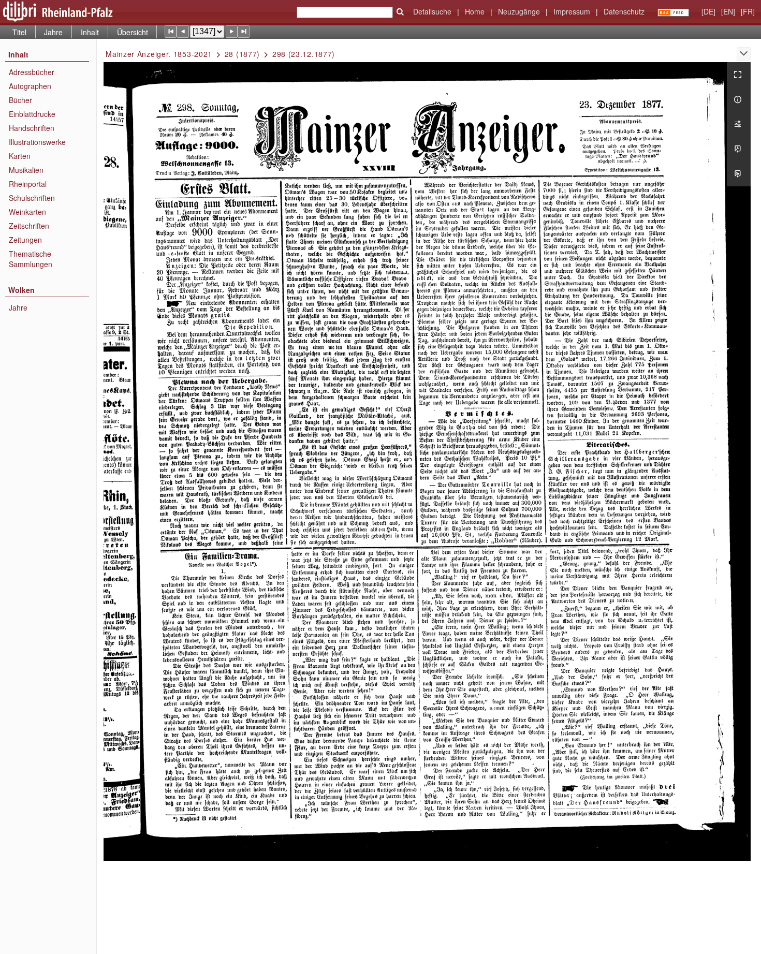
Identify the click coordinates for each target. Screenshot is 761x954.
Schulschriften (32, 198)
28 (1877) (242, 54)
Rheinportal (28, 184)
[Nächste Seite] (232, 31)
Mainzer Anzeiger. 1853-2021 (159, 54)
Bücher (20, 100)
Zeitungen (25, 239)
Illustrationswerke (37, 142)
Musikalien (26, 170)
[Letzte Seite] (244, 31)
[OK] (400, 12)
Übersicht (132, 32)
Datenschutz (624, 11)
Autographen (30, 86)
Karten (20, 156)
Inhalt (90, 32)
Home (475, 11)
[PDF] (739, 149)
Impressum (571, 11)
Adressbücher (31, 72)
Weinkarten (27, 212)
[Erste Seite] (171, 31)
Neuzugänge (519, 11)
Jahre (53, 32)
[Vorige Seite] (182, 31)
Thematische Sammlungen (30, 258)
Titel (19, 32)
